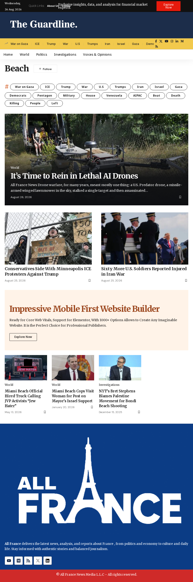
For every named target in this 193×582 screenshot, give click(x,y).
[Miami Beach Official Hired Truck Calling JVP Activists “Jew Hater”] (26, 367)
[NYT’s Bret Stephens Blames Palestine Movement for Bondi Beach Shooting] (120, 367)
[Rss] (156, 46)
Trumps (92, 44)
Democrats (18, 96)
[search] (184, 25)
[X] (161, 41)
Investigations (109, 385)
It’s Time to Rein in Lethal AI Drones (74, 176)
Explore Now (23, 337)
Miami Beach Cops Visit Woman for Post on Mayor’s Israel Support (73, 396)
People (35, 103)
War (65, 44)
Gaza (135, 44)
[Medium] (182, 41)
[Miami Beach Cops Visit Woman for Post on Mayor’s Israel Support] (73, 367)
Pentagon (44, 96)
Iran (107, 44)
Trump (51, 44)
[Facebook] (156, 41)
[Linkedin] (47, 560)
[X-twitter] (38, 560)
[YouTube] (166, 41)
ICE (37, 44)
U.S (77, 44)
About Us (53, 5)
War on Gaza (19, 44)
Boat (156, 96)
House (90, 96)
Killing (14, 103)
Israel (121, 44)
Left (55, 103)
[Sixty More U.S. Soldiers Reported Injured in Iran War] (144, 238)
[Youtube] (9, 560)
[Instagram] (171, 41)
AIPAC (137, 96)
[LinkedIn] (176, 41)
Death (175, 96)
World (15, 167)
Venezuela (114, 96)
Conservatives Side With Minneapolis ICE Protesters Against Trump (48, 271)
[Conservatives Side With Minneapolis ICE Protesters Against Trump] (48, 238)
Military (69, 96)
